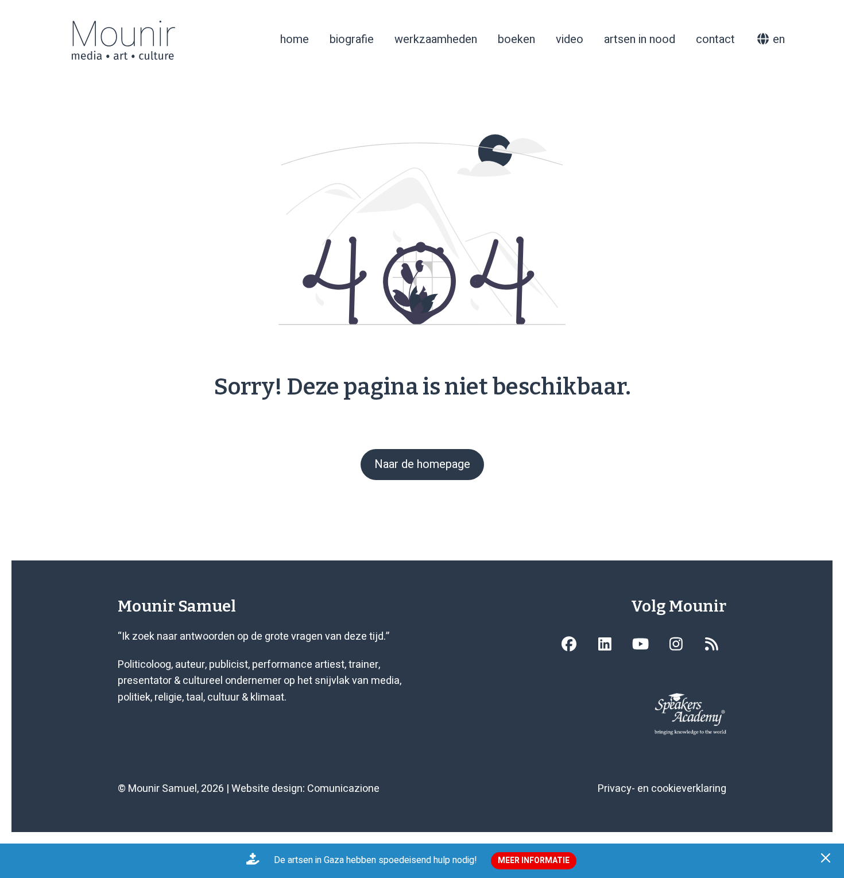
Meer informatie (534, 860)
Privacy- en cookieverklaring (662, 788)
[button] (827, 861)
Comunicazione (343, 788)
